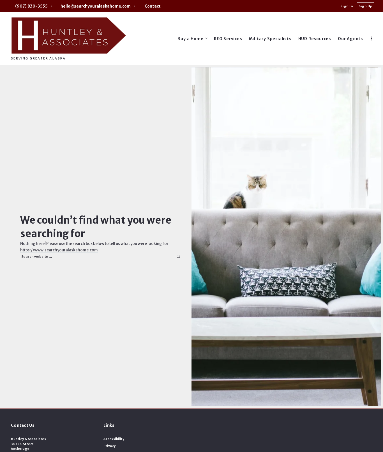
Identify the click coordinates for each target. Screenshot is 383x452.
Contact (153, 6)
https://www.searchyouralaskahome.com (59, 250)
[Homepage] (68, 35)
